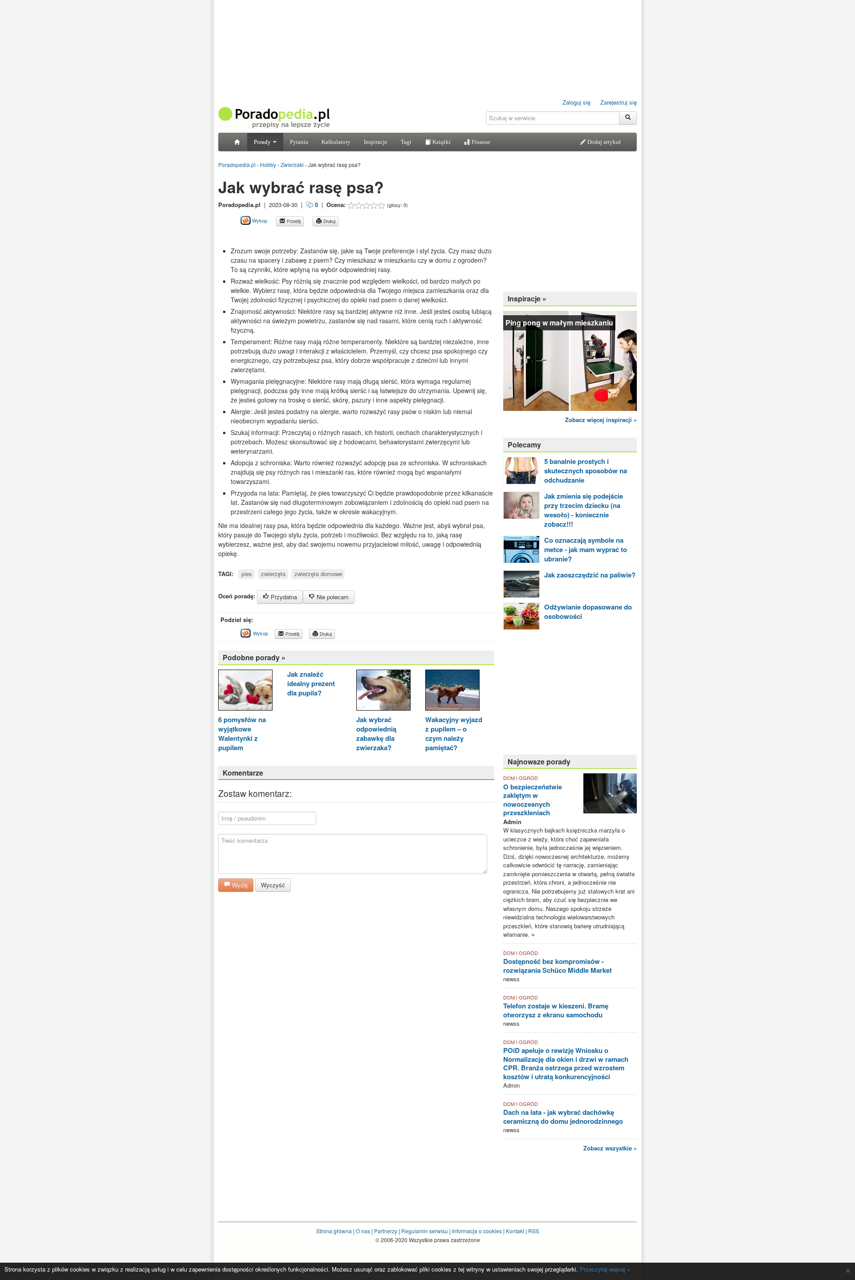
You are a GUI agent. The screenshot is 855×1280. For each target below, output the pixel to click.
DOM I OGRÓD (520, 777)
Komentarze (243, 773)
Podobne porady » (254, 657)
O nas (363, 1231)
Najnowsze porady (539, 761)
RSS (533, 1231)
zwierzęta (273, 573)
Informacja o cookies (477, 1231)
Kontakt (515, 1231)
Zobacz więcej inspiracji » (601, 419)
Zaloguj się (576, 102)
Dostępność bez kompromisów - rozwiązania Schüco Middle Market (557, 965)
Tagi (406, 141)
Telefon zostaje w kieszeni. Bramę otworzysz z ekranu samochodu (555, 1010)
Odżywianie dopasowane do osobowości (588, 611)
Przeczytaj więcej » (605, 1269)
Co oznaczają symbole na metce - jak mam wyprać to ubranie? (585, 549)
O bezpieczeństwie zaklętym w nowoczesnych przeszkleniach (532, 800)
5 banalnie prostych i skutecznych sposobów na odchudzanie (585, 470)
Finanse (480, 141)
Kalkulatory (336, 141)
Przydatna (283, 597)
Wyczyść (273, 885)
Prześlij (293, 221)
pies (246, 573)
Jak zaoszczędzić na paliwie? (589, 575)
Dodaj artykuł (603, 141)
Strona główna (334, 1231)
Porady (263, 141)
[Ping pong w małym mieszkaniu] (570, 360)
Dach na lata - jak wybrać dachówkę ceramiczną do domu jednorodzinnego (563, 1116)
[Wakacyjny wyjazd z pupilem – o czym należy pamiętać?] (452, 691)
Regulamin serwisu (424, 1231)
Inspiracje (375, 141)
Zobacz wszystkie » (610, 1148)
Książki (441, 141)
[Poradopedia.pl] (274, 117)
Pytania (299, 141)
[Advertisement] (322, 236)
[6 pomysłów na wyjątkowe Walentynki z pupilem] (245, 691)
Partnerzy (385, 1231)
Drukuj (328, 221)
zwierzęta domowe (318, 573)
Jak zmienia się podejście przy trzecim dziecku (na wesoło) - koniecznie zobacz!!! (583, 510)
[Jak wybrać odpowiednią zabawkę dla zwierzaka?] (383, 691)
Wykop (259, 220)
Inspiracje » (527, 298)
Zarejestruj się (618, 102)
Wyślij (239, 885)
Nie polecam (332, 597)
